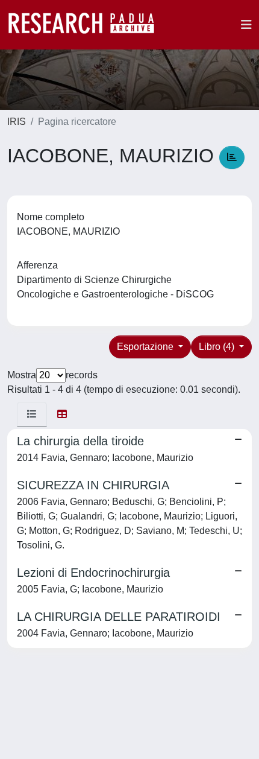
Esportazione (146, 346)
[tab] (32, 414)
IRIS (16, 121)
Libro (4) (218, 346)
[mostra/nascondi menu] (246, 25)
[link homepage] (87, 24)
